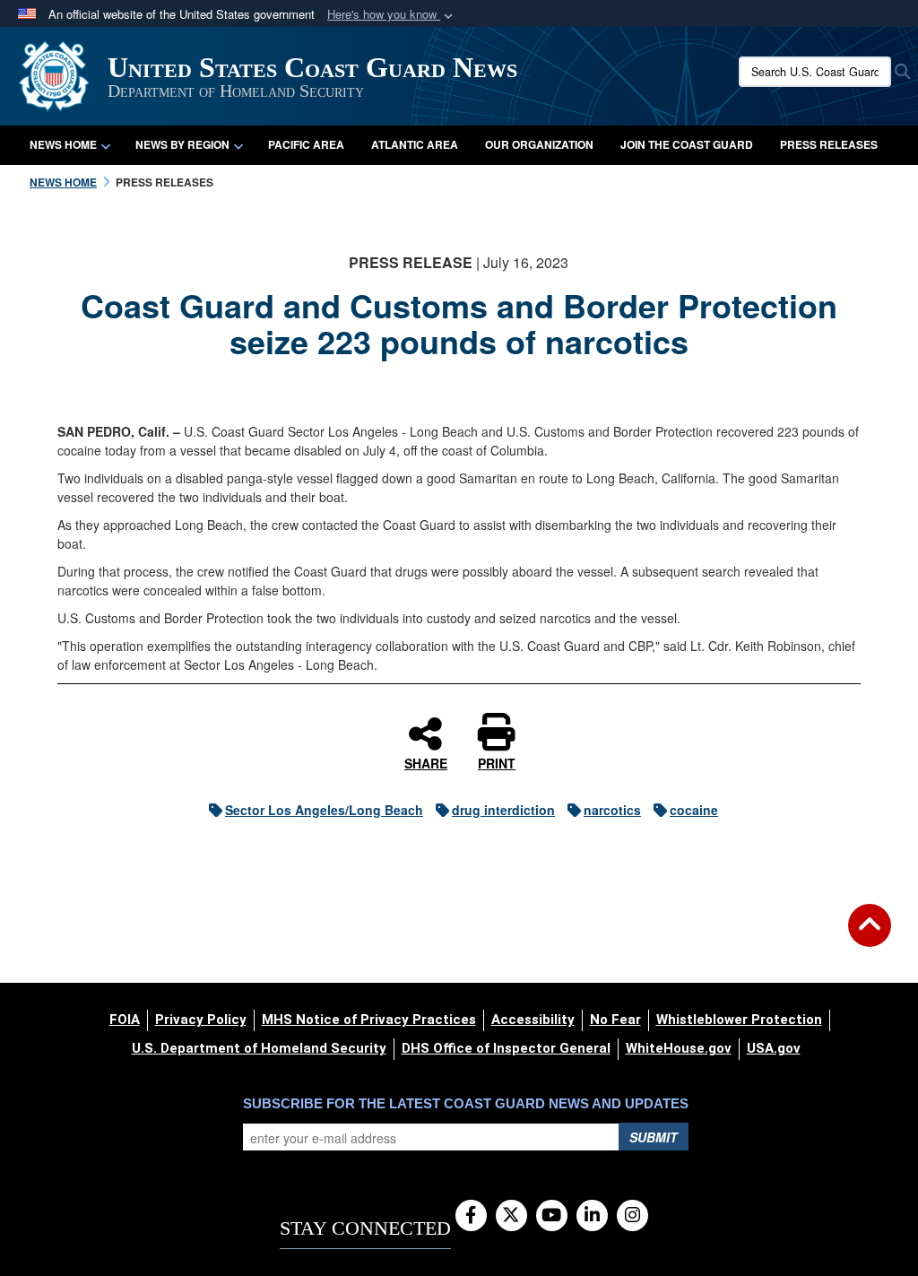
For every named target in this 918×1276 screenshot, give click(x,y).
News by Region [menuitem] (182, 144)
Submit (653, 1137)
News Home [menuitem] (63, 144)
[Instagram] (632, 1216)
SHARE (425, 762)
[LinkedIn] (592, 1216)
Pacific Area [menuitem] (306, 144)
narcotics (612, 810)
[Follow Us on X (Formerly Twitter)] (511, 1216)
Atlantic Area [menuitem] (414, 144)
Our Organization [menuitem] (539, 144)
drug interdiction (503, 810)
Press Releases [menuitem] (829, 144)
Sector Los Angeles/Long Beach (324, 810)
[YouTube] (551, 1216)
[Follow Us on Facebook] (471, 1216)
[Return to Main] (869, 936)
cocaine (694, 810)
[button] (391, 14)
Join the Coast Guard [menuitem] (686, 144)
